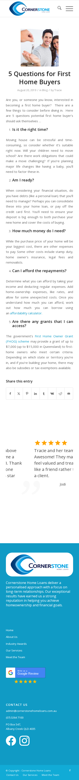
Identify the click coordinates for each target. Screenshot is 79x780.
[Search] (57, 8)
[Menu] (67, 8)
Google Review (28, 672)
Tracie (58, 90)
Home (9, 630)
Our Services (14, 650)
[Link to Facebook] (70, 770)
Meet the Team (15, 657)
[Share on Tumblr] (44, 393)
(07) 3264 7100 (14, 717)
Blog (45, 90)
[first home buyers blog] (40, 47)
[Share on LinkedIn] (35, 393)
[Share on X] (19, 393)
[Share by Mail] (69, 393)
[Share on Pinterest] (27, 393)
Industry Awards (16, 644)
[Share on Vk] (52, 393)
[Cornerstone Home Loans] (33, 8)
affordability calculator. (26, 313)
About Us (11, 637)
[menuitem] (57, 8)
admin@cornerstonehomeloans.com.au (31, 711)
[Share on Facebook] (10, 393)
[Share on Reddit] (60, 393)
